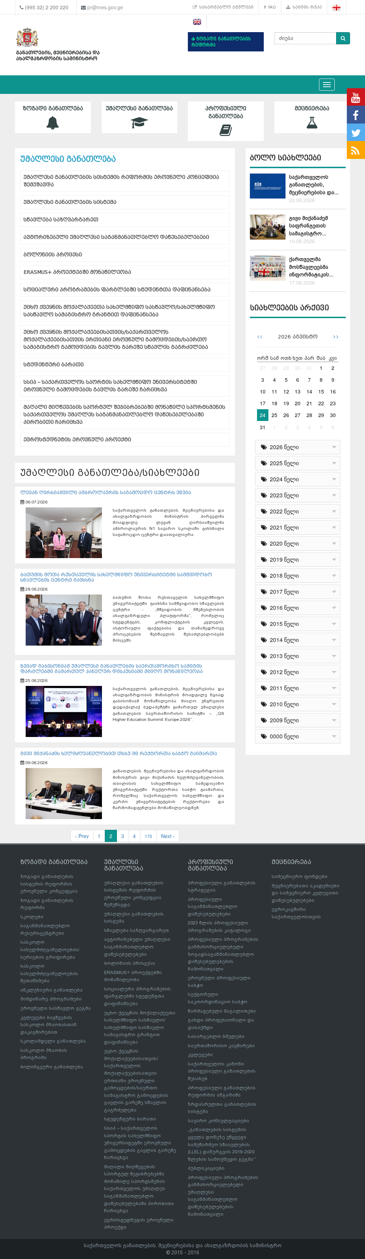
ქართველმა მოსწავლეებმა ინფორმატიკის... (311, 267)
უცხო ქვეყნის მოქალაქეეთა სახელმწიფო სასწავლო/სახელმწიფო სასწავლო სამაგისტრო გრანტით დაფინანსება (119, 311)
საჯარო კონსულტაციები (218, 1120)
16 (333, 391)
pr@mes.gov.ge (105, 7)
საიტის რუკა (306, 7)
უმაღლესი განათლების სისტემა (70, 202)
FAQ (271, 7)
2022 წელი (283, 511)
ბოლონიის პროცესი (53, 255)
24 (263, 414)
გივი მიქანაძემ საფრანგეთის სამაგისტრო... (308, 226)
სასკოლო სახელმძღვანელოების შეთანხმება (49, 973)
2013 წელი (283, 656)
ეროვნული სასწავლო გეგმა (55, 1008)
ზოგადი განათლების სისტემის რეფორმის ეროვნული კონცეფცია (49, 884)
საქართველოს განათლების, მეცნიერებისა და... (314, 185)
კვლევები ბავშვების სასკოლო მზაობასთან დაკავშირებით (48, 1025)
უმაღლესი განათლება (139, 108)
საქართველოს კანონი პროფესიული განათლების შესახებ (222, 1071)
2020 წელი (283, 543)
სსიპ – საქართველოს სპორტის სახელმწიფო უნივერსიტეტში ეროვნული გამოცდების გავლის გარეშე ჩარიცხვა (110, 386)
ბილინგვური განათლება (51, 1066)
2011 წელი (283, 688)
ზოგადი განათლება (53, 108)
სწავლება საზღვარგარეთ (61, 220)
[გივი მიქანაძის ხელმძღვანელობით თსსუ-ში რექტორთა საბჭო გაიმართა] (64, 793)
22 (321, 403)
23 (333, 403)
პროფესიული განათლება (225, 112)
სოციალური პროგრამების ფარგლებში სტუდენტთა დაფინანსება (117, 290)
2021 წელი (283, 527)
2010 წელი (283, 704)
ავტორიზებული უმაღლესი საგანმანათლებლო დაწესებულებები (116, 237)
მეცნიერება (312, 108)
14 (309, 391)
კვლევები (200, 1054)
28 (274, 367)
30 (297, 367)
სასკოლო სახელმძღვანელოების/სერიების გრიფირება (49, 949)
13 (297, 391)
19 (286, 403)
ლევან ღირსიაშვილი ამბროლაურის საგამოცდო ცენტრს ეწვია (105, 493)
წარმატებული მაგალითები (222, 1011)
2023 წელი (283, 495)
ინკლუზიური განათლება (51, 990)
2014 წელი (283, 640)
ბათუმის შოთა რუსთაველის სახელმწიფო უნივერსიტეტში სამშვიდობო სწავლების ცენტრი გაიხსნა (116, 577)
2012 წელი (283, 672)
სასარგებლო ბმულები (225, 7)
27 (263, 367)
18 (274, 403)
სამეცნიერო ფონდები (300, 876)
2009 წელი (283, 720)
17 (263, 403)
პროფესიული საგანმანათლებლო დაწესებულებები (212, 907)
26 (286, 414)
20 (297, 403)
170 (148, 836)
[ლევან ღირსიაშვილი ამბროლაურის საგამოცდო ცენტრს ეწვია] (64, 532)
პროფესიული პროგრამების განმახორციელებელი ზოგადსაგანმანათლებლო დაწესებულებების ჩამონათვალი (223, 954)
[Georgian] (336, 7)
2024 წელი (283, 479)
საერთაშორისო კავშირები (221, 1045)
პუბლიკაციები (206, 1168)
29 (286, 367)
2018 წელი (283, 575)
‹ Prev (82, 835)
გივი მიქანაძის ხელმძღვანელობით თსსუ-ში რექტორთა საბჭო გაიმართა (118, 754)
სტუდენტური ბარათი (54, 365)
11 (274, 391)
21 (309, 403)
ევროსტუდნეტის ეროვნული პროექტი (77, 440)
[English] (197, 22)
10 (263, 391)
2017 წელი (283, 591)
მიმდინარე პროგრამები (51, 999)
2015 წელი (283, 624)
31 (309, 367)
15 (321, 391)
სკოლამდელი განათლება (53, 1041)
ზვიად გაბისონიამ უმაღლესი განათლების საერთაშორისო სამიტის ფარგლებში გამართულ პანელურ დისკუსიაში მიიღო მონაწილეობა (111, 668)
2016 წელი (283, 607)
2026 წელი (283, 447)
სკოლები (31, 916)
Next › (168, 835)
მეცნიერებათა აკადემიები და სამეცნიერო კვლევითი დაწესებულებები (305, 893)
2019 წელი (283, 559)
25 (274, 414)
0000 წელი (283, 736)
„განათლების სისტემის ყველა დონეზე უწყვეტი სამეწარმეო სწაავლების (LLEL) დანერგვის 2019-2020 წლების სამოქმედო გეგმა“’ (222, 1144)
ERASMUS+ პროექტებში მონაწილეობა (77, 272)
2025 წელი (283, 463)
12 (286, 391)
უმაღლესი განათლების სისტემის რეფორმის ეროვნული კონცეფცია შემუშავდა (121, 181)
